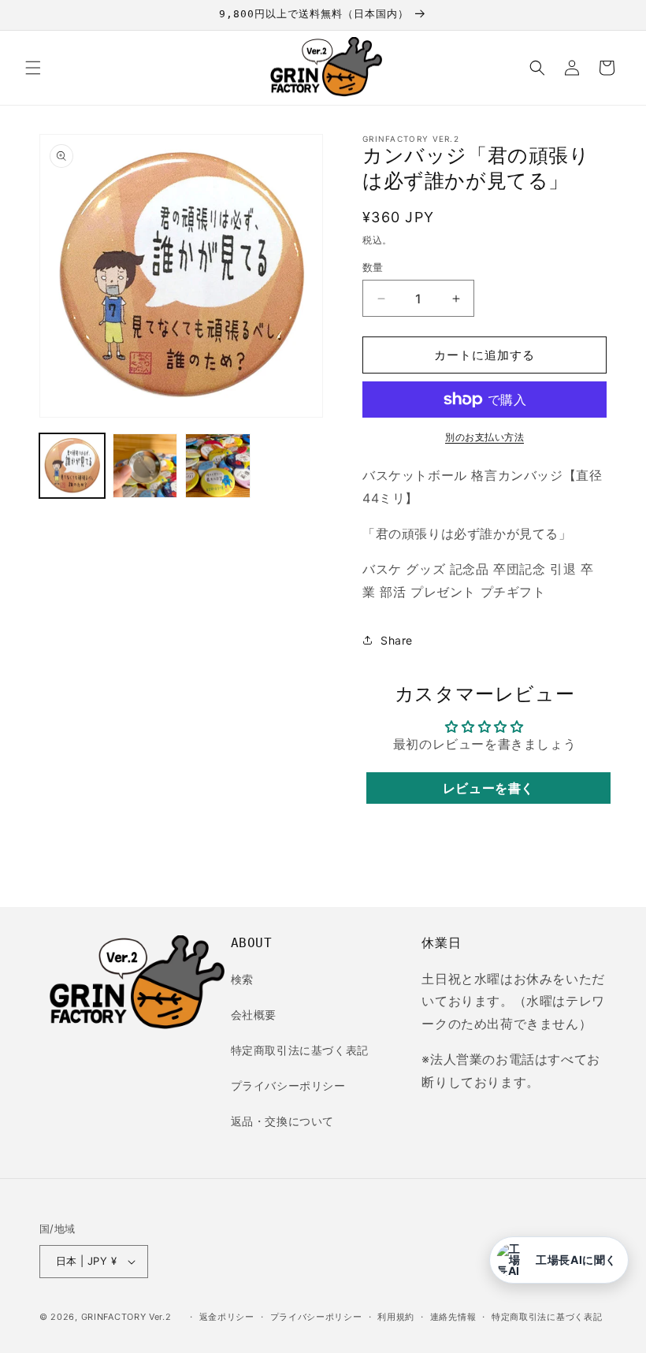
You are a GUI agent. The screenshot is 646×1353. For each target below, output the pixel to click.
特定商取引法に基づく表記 (300, 1050)
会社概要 (254, 1014)
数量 (373, 267)
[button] (33, 67)
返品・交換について (282, 1121)
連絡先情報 (453, 1316)
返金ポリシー (226, 1316)
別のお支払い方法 (484, 437)
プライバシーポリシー (288, 1085)
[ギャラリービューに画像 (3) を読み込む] (218, 466)
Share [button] (397, 640)
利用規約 (395, 1316)
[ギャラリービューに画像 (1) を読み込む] (72, 466)
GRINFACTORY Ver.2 (126, 1316)
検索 (242, 979)
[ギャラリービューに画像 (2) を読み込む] (145, 466)
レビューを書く (488, 788)
